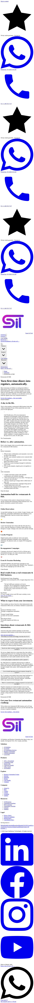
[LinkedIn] (17, 865)
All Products (7, 768)
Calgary (25, 827)
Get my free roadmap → (7, 398)
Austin (18, 827)
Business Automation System (11, 774)
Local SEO (7, 754)
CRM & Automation (9, 753)
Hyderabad (10, 825)
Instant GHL (7, 764)
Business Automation (9, 751)
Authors (6, 795)
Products (3, 336)
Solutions (3, 334)
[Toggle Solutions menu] (6, 335)
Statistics (6, 809)
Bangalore (15, 825)
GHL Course (7, 766)
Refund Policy (7, 818)
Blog (5, 789)
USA (24, 825)
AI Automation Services (10, 750)
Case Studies (4, 338)
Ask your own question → (8, 635)
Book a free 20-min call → (8, 966)
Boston (21, 827)
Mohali (2, 825)
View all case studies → (7, 595)
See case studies (17, 398)
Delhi (5, 825)
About (6, 341)
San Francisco (8, 827)
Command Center (8, 762)
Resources (3, 339)
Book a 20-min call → (13, 341)
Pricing (2, 341)
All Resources (7, 802)
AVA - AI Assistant (9, 761)
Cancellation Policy (9, 820)
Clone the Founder (9, 765)
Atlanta (14, 827)
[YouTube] (17, 963)
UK (26, 825)
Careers (6, 792)
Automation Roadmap (10, 803)
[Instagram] (17, 930)
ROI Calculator (8, 804)
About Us (6, 788)
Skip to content (4, 1)
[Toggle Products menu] (6, 336)
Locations (6, 794)
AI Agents (6, 748)
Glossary (6, 807)
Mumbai (20, 825)
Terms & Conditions (9, 817)
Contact (6, 791)
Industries (6, 372)
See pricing (16, 712)
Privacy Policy (8, 815)
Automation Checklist (9, 806)
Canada (29, 825)
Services (6, 776)
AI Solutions (7, 747)
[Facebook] (17, 897)
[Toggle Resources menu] (6, 340)
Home (5, 371)
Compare (6, 782)
